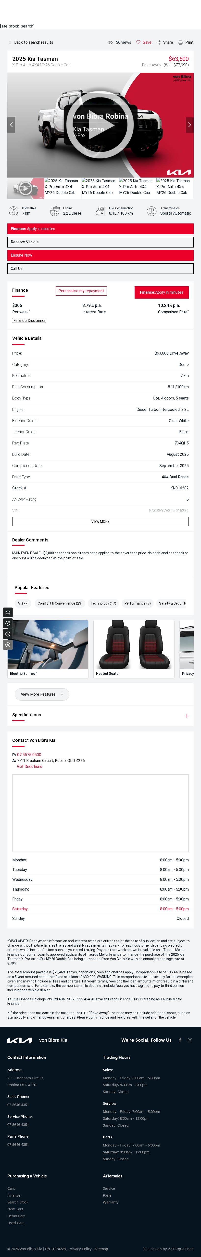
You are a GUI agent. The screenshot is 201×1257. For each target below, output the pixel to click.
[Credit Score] (8, 623)
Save (147, 42)
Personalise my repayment (81, 291)
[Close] (8, 645)
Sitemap (101, 1249)
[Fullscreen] (165, 170)
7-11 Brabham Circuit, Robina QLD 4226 (51, 760)
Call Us (17, 268)
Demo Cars (16, 1216)
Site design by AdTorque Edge (168, 1249)
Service (109, 1189)
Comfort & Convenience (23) (60, 603)
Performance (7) (138, 603)
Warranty (111, 1202)
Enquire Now (21, 255)
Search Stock (17, 1202)
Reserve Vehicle (25, 242)
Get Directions (29, 766)
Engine (67, 208)
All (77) (23, 603)
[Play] (16, 170)
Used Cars (16, 1223)
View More (100, 522)
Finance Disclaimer (29, 320)
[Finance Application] (8, 634)
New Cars (15, 1209)
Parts (107, 1195)
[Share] (174, 170)
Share (168, 42)
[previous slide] (11, 125)
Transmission (170, 208)
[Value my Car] (8, 612)
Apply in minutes (33, 228)
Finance (13, 1195)
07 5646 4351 (18, 1105)
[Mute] (157, 170)
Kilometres (29, 208)
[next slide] (190, 125)
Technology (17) (103, 603)
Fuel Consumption (121, 208)
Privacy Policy (80, 1249)
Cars (11, 1189)
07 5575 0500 (29, 754)
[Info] (183, 170)
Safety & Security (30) (176, 603)
